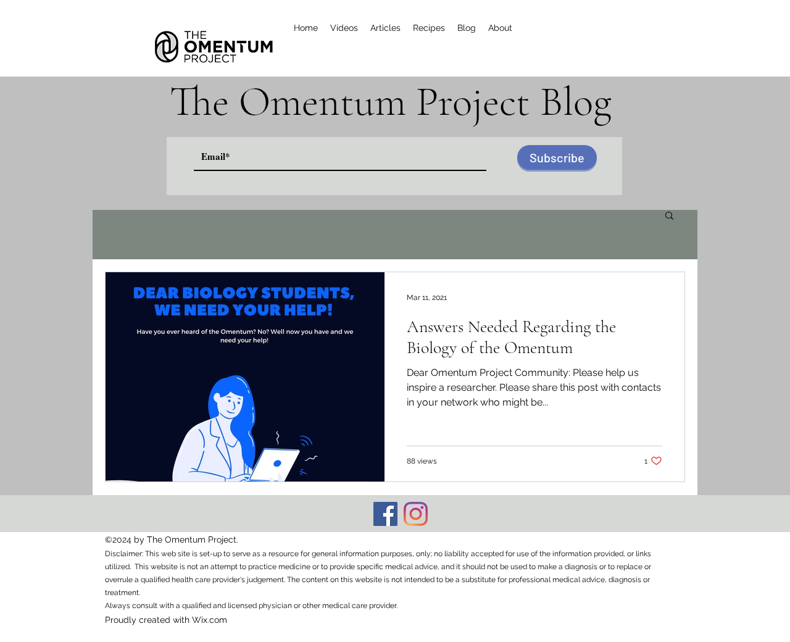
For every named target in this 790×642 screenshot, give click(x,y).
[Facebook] (385, 514)
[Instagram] (416, 514)
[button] (669, 216)
